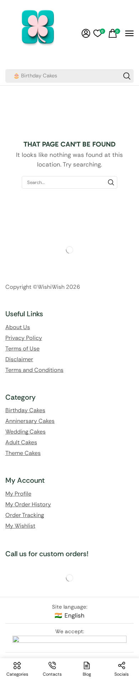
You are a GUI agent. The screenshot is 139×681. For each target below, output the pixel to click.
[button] (86, 33)
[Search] (126, 76)
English (74, 615)
